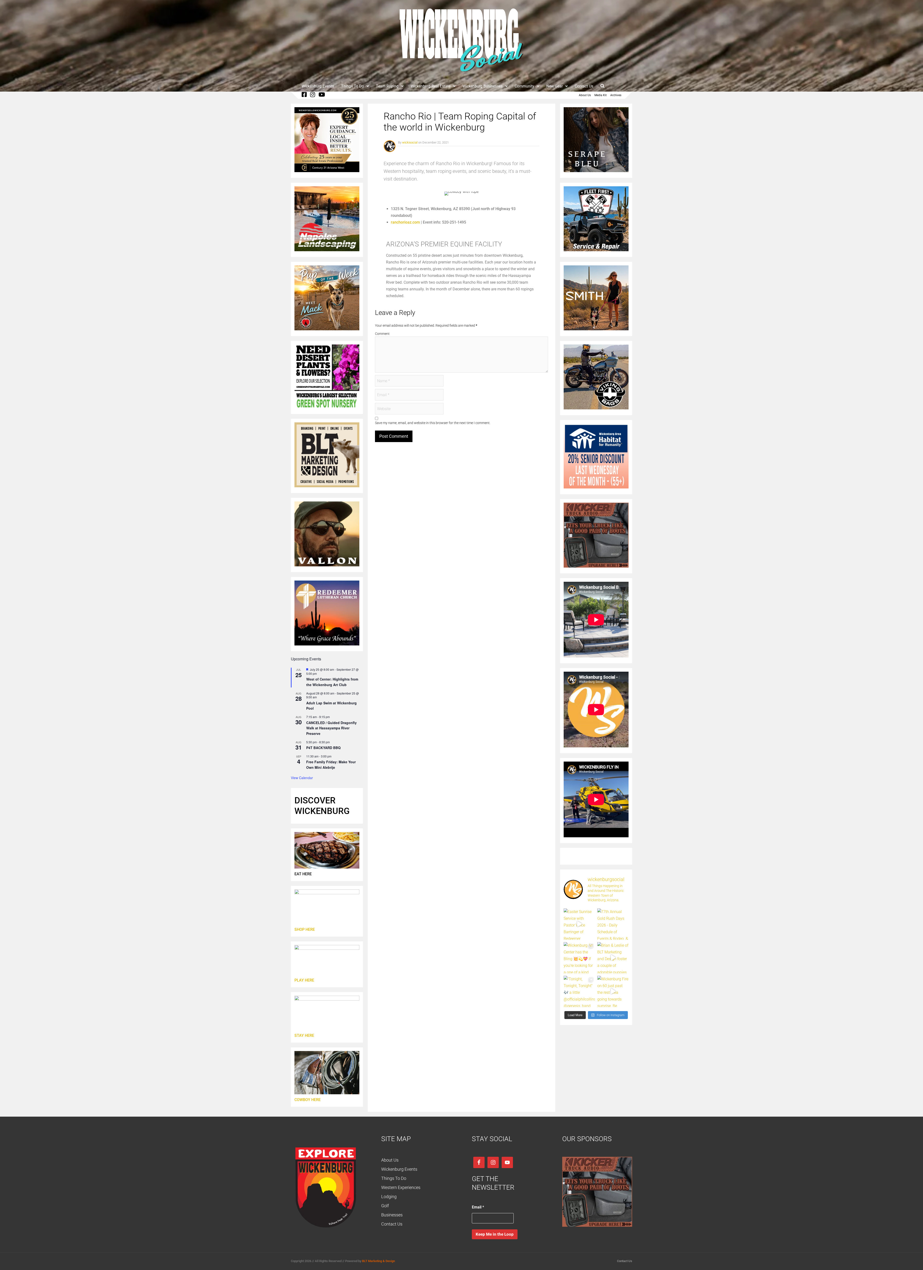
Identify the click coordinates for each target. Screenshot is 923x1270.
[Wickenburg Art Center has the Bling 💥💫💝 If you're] (579, 957)
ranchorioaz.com (405, 222)
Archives (615, 95)
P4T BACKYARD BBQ (323, 747)
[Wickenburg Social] (461, 74)
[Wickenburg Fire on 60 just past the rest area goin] (613, 991)
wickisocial (410, 142)
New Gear (554, 86)
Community (524, 86)
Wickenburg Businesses (482, 86)
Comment (382, 334)
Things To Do (352, 86)
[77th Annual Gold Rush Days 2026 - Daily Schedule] (613, 924)
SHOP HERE (304, 929)
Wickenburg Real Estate (430, 86)
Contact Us (584, 86)
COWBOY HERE (307, 1099)
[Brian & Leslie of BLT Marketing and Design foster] (613, 957)
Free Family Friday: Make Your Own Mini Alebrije (331, 764)
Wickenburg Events (318, 86)
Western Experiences (400, 1187)
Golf (385, 1205)
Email (478, 1207)
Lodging (389, 1196)
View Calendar (302, 777)
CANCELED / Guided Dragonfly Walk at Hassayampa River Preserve (331, 728)
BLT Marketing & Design (378, 1261)
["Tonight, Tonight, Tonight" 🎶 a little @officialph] (579, 991)
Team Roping (387, 86)
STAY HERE (304, 1035)
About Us (585, 95)
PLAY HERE (304, 980)
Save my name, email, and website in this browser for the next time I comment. (432, 423)
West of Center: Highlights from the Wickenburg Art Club (332, 682)
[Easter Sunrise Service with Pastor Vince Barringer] (579, 924)
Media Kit (600, 95)
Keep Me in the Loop (495, 1234)
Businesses (392, 1214)
